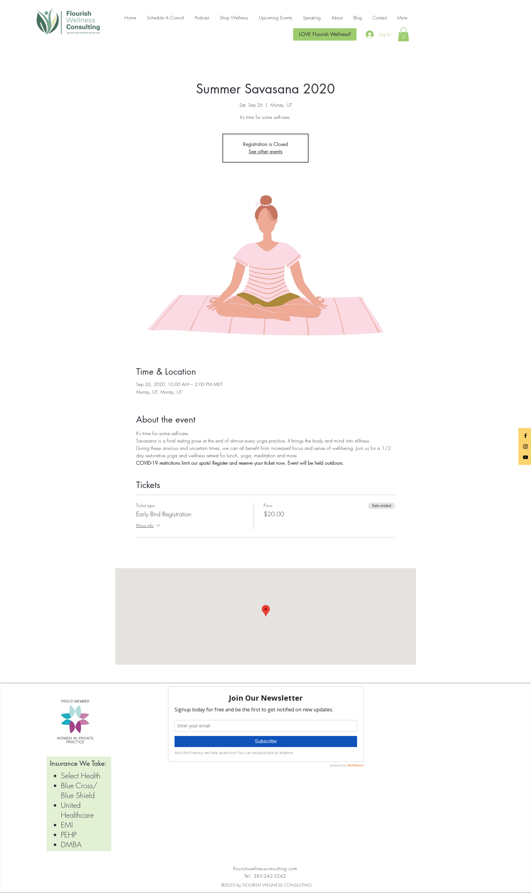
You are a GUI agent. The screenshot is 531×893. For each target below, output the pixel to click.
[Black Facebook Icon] (525, 436)
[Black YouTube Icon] (525, 457)
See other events (265, 151)
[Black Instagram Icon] (525, 446)
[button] (403, 34)
